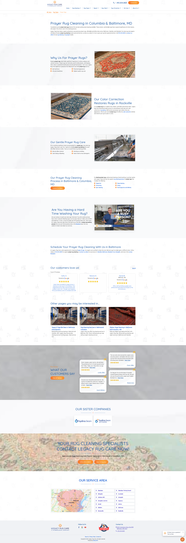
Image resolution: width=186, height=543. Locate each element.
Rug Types (86, 8)
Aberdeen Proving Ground (124, 490)
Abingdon (100, 494)
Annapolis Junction (102, 500)
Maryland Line (111, 252)
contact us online (84, 252)
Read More (92, 367)
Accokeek (120, 494)
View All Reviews (57, 378)
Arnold (99, 504)
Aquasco (120, 500)
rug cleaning (60, 34)
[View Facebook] (79, 527)
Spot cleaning (99, 187)
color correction (127, 111)
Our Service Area (93, 480)
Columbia (99, 252)
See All (134, 268)
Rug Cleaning (75, 8)
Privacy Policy (92, 536)
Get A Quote (101, 462)
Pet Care (126, 8)
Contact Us (134, 2)
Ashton (120, 504)
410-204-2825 (122, 3)
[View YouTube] (85, 527)
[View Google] (82, 527)
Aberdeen (100, 490)
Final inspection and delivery (124, 187)
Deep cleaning (120, 183)
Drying (118, 185)
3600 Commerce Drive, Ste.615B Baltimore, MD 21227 (125, 527)
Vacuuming (98, 185)
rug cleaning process (119, 179)
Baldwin (100, 507)
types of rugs (81, 250)
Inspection (98, 183)
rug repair (67, 34)
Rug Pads (104, 8)
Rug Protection (115, 8)
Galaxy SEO (95, 540)
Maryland (78, 224)
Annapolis (118, 252)
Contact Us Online (57, 188)
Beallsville (120, 511)
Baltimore (104, 252)
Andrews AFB (101, 497)
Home (67, 8)
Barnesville (100, 511)
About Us (135, 8)
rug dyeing (103, 110)
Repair (95, 8)
